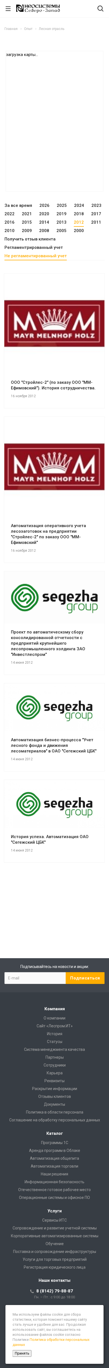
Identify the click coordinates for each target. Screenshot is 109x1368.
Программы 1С (54, 1142)
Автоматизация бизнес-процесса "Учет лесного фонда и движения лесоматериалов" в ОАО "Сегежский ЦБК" (53, 745)
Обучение (55, 1243)
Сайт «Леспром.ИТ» (55, 1026)
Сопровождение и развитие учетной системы (55, 1228)
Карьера (55, 1073)
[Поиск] (100, 9)
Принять (22, 1353)
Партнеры (55, 1057)
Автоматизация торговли (54, 1166)
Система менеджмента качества (54, 1049)
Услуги (55, 1210)
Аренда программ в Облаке (54, 1150)
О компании (54, 1018)
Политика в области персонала (54, 1112)
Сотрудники (55, 1065)
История (54, 1034)
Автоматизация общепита (54, 1158)
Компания (54, 1008)
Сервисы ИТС (54, 1220)
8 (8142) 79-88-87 (54, 1291)
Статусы (54, 1041)
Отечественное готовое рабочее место (54, 1189)
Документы (54, 1104)
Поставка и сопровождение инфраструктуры (54, 1251)
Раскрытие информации (54, 1088)
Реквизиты (54, 1081)
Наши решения (54, 1174)
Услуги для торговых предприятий (55, 1259)
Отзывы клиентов (54, 1096)
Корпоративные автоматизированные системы (54, 1236)
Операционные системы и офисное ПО (54, 1197)
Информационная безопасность (54, 1182)
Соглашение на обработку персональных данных (54, 1120)
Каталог (54, 1133)
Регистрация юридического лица (55, 1267)
